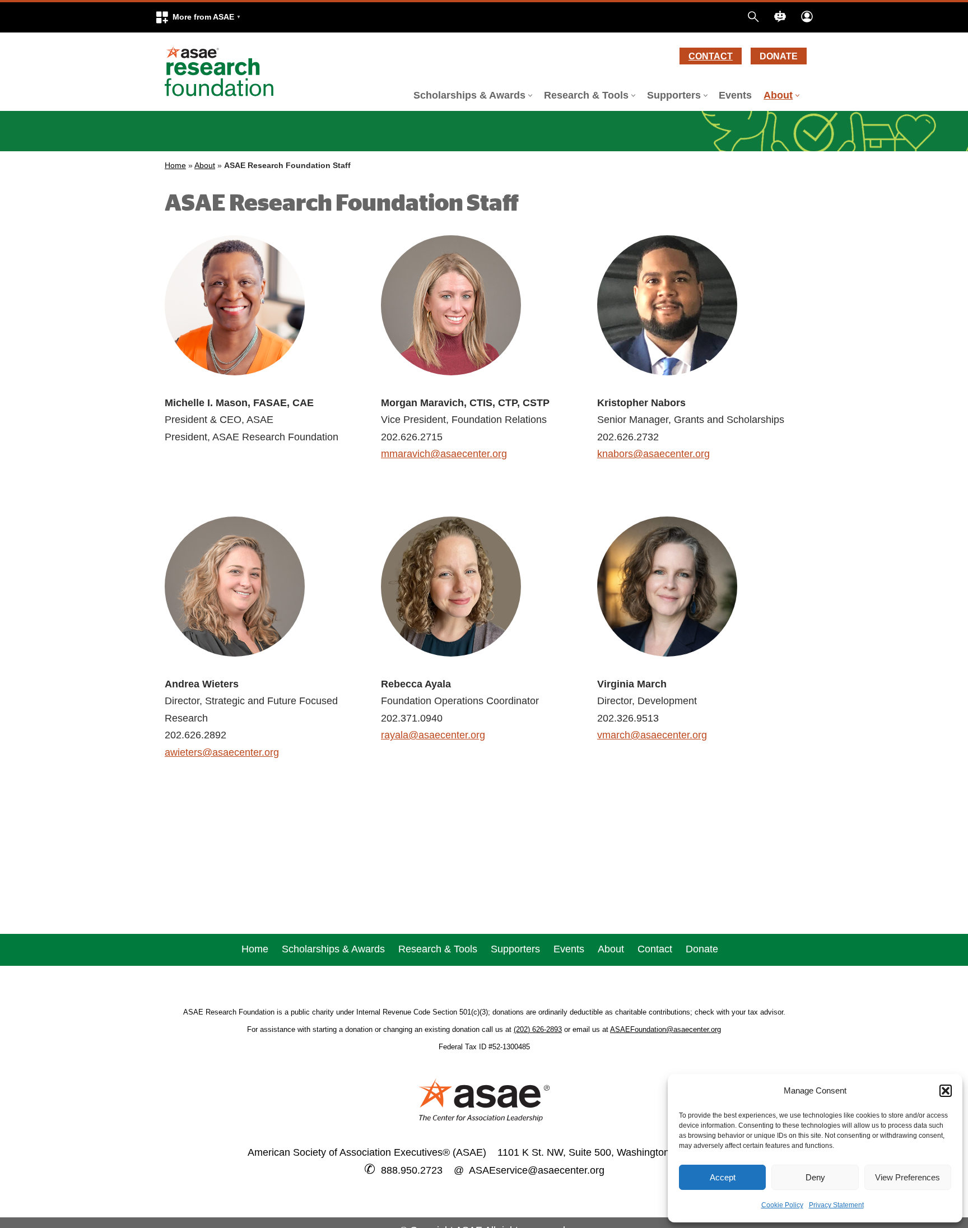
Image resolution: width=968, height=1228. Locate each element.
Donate (779, 56)
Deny (815, 1177)
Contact (710, 56)
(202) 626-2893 (538, 1029)
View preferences (907, 1177)
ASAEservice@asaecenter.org (534, 1170)
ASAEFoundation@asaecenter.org (665, 1029)
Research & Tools (437, 949)
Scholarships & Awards (333, 949)
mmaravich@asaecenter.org (444, 453)
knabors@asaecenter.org (653, 453)
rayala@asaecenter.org (433, 735)
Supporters (515, 949)
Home (175, 165)
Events (735, 95)
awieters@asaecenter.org (222, 752)
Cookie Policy (782, 1205)
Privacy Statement (836, 1205)
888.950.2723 (412, 1170)
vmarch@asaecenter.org (652, 735)
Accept (723, 1177)
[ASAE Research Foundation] (223, 72)
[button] (198, 17)
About (204, 165)
